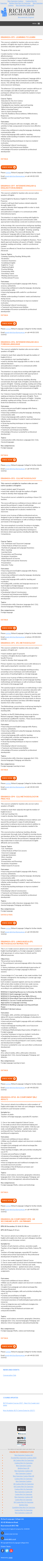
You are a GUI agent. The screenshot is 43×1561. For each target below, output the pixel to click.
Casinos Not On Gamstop (23, 1463)
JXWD (10, 1558)
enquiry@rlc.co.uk (10, 1539)
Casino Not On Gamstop (23, 1494)
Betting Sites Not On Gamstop (19, 3)
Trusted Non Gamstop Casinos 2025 (23, 1458)
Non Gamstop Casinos (23, 1473)
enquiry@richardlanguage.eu (15, 176)
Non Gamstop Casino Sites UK (23, 1476)
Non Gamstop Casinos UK (25, 5)
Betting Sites (23, 1505)
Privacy (3, 1546)
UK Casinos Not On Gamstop (23, 1460)
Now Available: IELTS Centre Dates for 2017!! (19, 1410)
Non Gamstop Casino (23, 1466)
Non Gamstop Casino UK (23, 1492)
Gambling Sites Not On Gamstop (23, 1507)
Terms (8, 1546)
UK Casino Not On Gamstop (23, 1486)
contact (8, 172)
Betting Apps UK (23, 1468)
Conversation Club (9, 1375)
